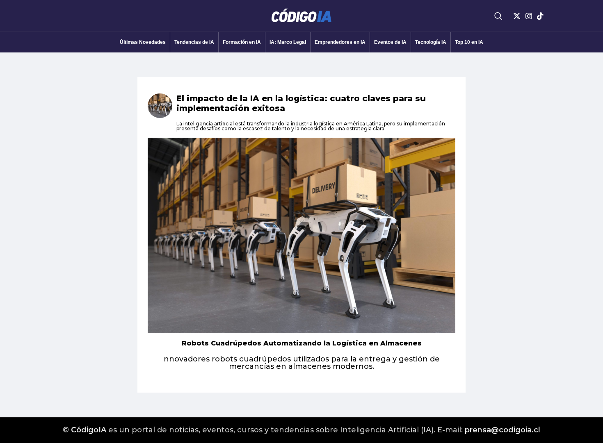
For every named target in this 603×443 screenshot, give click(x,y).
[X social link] (517, 16)
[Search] (498, 16)
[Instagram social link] (528, 16)
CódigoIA (88, 429)
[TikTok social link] (540, 16)
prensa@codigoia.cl (502, 429)
